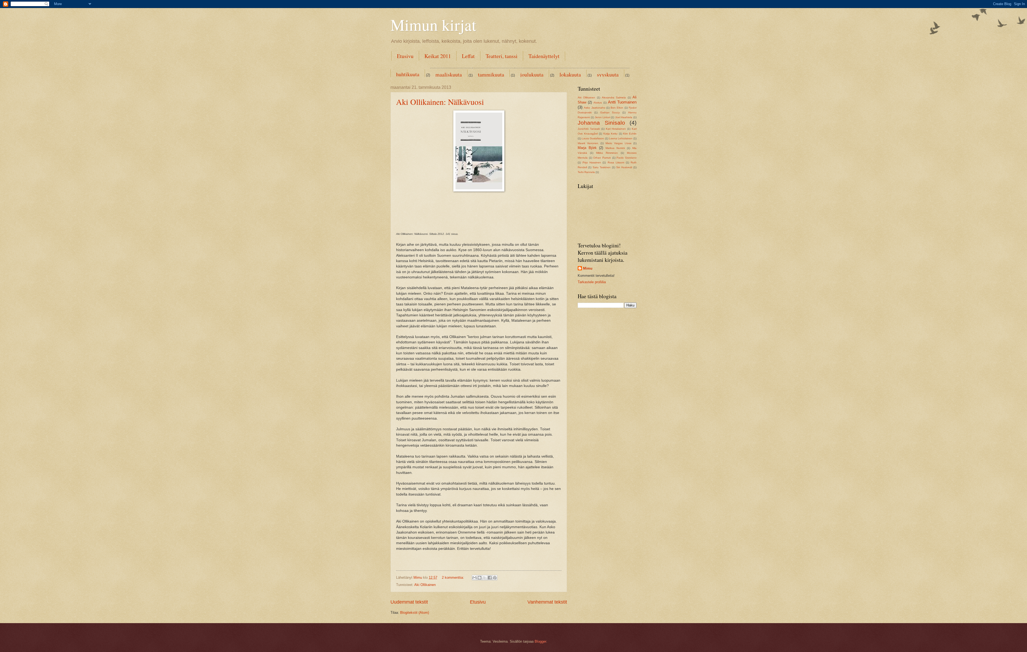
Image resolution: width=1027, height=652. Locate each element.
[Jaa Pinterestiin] (494, 577)
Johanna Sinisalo (601, 123)
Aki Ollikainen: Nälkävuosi (440, 101)
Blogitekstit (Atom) (414, 613)
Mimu (587, 268)
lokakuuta (570, 74)
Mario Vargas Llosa (618, 143)
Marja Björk (587, 148)
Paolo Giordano (626, 157)
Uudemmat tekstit (409, 602)
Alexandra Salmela (614, 97)
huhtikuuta (407, 74)
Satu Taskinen (602, 167)
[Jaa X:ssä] (484, 577)
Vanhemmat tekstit (547, 602)
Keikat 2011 (437, 56)
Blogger (540, 641)
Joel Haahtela (624, 117)
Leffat (468, 56)
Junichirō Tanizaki (589, 128)
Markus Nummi (615, 148)
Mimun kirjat (433, 24)
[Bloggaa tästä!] (479, 577)
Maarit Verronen (588, 143)
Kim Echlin (630, 133)
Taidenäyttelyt (544, 56)
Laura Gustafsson (593, 138)
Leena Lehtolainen (621, 138)
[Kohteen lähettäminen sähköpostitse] (474, 577)
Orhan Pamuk (602, 157)
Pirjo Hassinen (592, 162)
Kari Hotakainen (616, 128)
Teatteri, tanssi (502, 56)
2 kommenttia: (453, 578)
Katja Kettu (610, 133)
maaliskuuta (448, 74)
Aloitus (597, 102)
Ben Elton (617, 107)
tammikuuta (491, 74)
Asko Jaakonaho (594, 107)
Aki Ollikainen (425, 585)
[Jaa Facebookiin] (489, 577)
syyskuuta (608, 74)
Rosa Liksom (616, 162)
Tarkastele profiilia (592, 282)
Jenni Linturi (602, 117)
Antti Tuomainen (622, 102)
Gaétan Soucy (610, 112)
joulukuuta (531, 74)
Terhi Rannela (586, 172)
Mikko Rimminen (607, 152)
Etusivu (405, 56)
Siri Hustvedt (624, 167)
